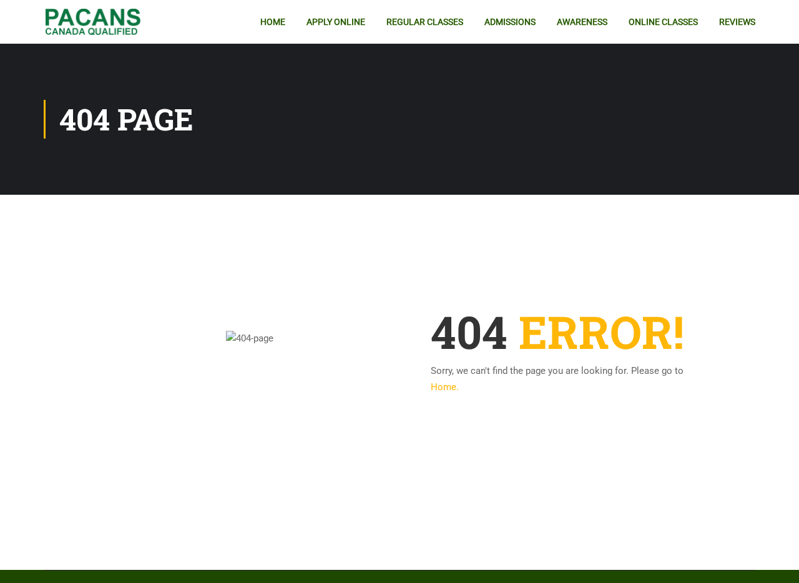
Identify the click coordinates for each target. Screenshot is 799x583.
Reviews (737, 22)
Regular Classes (424, 22)
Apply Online (335, 22)
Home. (445, 387)
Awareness (582, 22)
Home (272, 22)
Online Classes (663, 22)
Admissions (510, 22)
